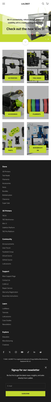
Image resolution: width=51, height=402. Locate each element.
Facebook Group (7, 251)
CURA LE (5, 284)
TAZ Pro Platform (8, 231)
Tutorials (5, 312)
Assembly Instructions (10, 296)
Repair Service (7, 288)
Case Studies (6, 320)
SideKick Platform (8, 227)
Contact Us (6, 280)
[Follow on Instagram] (16, 352)
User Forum (6, 248)
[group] (25, 25)
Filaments (37, 114)
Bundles (5, 191)
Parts (10, 150)
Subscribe (25, 393)
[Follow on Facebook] (3, 352)
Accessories (12, 114)
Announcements (8, 244)
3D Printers (12, 78)
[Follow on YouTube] (22, 352)
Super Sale (6, 203)
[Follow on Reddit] (40, 352)
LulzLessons (6, 263)
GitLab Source (7, 255)
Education (5, 337)
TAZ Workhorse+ (8, 219)
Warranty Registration (10, 292)
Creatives (5, 344)
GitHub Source (7, 259)
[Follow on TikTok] (28, 352)
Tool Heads (37, 78)
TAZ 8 (4, 215)
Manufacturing (7, 340)
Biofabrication (38, 149)
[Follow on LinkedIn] (34, 352)
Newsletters (6, 324)
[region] (25, 25)
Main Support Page (9, 276)
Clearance (5, 199)
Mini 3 (4, 223)
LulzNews (5, 308)
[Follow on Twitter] (10, 352)
